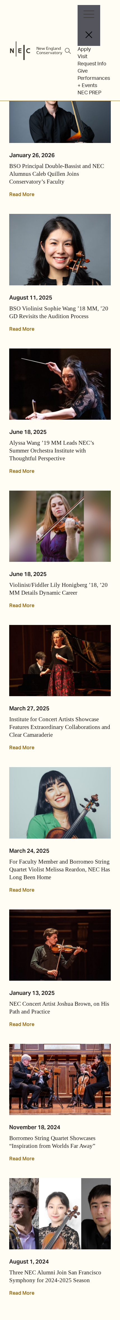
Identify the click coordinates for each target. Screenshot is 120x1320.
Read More (21, 194)
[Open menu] (89, 15)
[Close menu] (89, 36)
